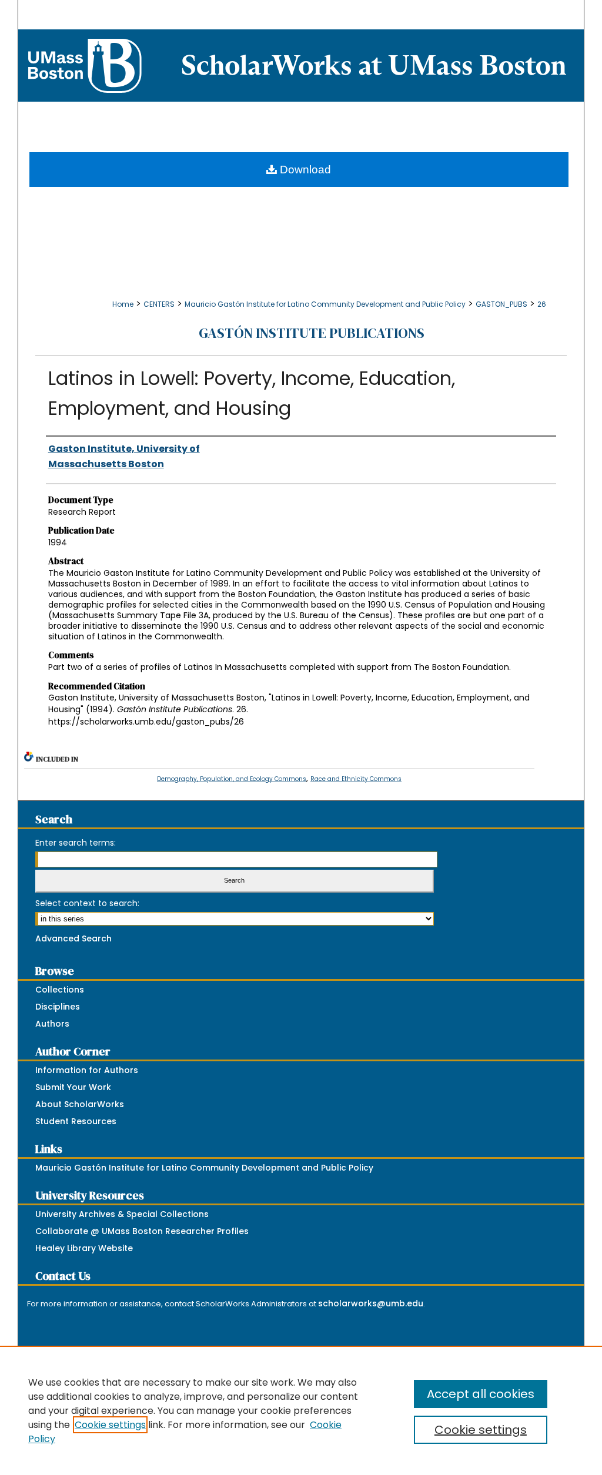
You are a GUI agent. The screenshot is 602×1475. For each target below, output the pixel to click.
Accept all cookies (480, 1394)
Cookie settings (110, 1425)
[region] (301, 1410)
